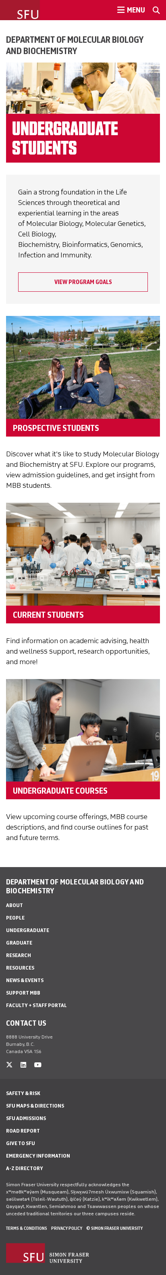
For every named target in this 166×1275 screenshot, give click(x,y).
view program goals (83, 282)
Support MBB (23, 992)
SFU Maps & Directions (35, 1105)
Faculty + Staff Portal (36, 1005)
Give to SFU (20, 1143)
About (14, 905)
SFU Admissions (26, 1118)
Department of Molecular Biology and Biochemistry (74, 45)
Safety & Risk (23, 1093)
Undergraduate (27, 930)
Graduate (19, 942)
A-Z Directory (24, 1168)
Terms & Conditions (26, 1228)
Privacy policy (66, 1228)
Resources (20, 967)
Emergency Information (38, 1155)
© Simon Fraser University (114, 1228)
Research (18, 955)
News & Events (25, 980)
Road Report (23, 1130)
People (15, 917)
